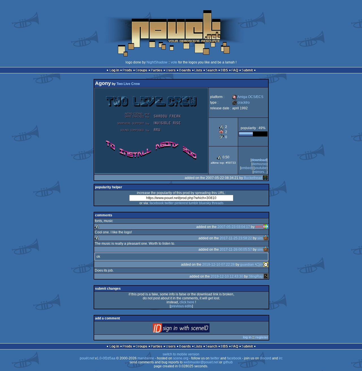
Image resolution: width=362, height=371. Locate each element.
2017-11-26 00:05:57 (236, 249)
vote (174, 62)
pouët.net (87, 358)
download (259, 160)
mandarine (145, 358)
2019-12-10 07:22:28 (218, 264)
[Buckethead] (265, 178)
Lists (198, 70)
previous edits (181, 306)
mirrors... (260, 172)
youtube (260, 168)
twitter (169, 203)
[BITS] (266, 227)
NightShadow (156, 62)
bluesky (205, 203)
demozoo (259, 164)
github (228, 362)
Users (171, 70)
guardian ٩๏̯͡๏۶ (251, 264)
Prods (127, 70)
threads (217, 203)
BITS (259, 227)
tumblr (193, 203)
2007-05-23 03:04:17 (233, 227)
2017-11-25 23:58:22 (236, 238)
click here (187, 302)
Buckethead (253, 178)
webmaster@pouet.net (201, 362)
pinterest (181, 203)
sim (260, 238)
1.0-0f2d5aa (106, 358)
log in (247, 337)
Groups (141, 70)
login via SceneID (191, 329)
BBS (224, 70)
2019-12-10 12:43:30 (227, 276)
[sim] (266, 238)
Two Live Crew (128, 84)
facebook (157, 203)
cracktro (241, 103)
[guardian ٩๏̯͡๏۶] (266, 264)
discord (265, 358)
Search (211, 70)
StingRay (256, 276)
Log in (114, 70)
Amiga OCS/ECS (247, 97)
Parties (156, 70)
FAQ (234, 70)
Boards (185, 70)
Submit (247, 70)
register (261, 337)
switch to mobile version (181, 354)
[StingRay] (266, 276)
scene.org (180, 358)
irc (281, 358)
